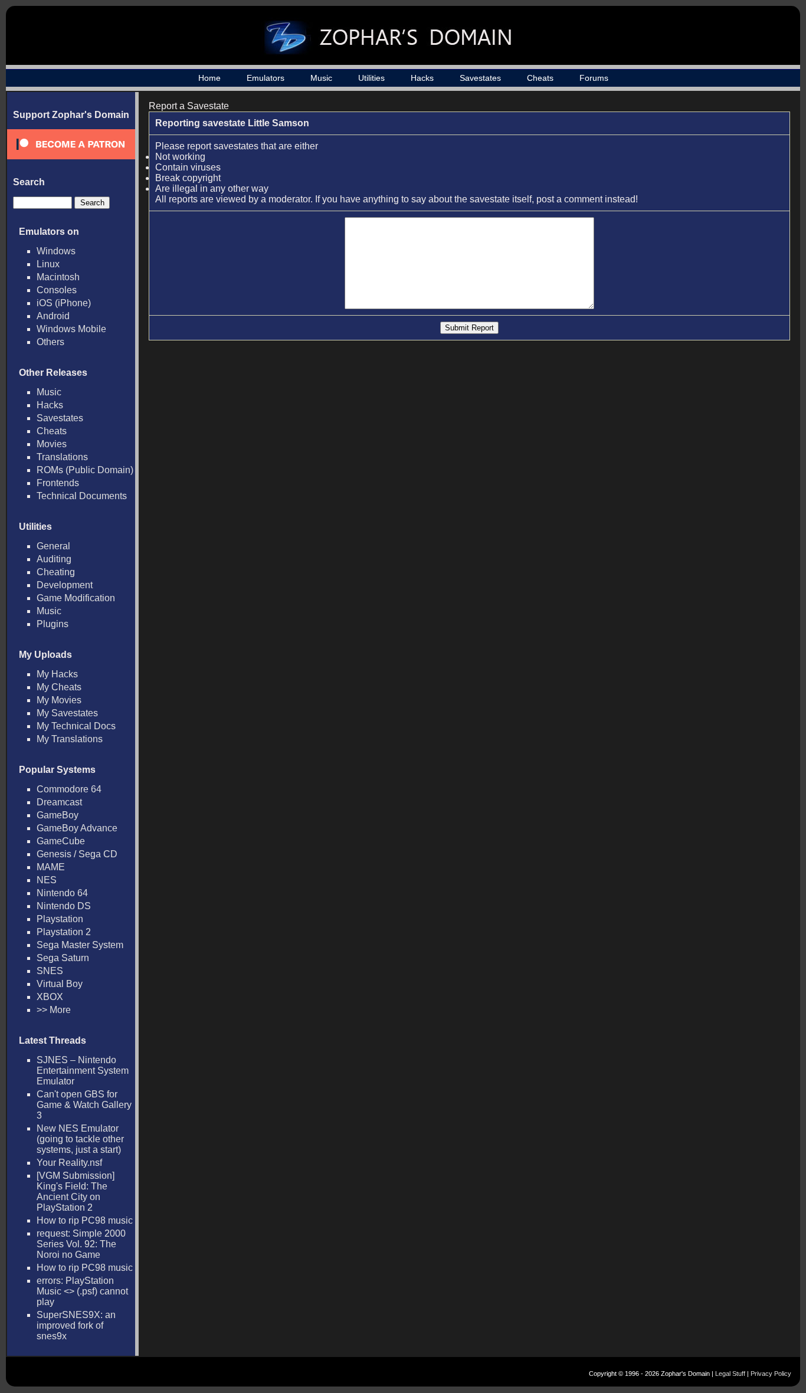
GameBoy (57, 815)
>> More (54, 1010)
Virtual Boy (60, 984)
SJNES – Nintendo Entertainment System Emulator (83, 1070)
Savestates (480, 78)
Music (321, 78)
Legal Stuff (730, 1373)
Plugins (52, 624)
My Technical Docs (76, 726)
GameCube (61, 841)
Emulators (265, 78)
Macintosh (58, 277)
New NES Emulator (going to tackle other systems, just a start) (80, 1139)
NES (47, 880)
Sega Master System (80, 945)
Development (65, 585)
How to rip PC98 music (85, 1220)
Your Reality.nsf (69, 1163)
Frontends (58, 483)
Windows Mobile (71, 329)
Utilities (371, 78)
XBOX (50, 997)
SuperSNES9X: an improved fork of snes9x (76, 1325)
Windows (56, 251)
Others (50, 342)
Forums (593, 78)
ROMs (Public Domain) (85, 470)
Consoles (57, 290)
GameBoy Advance (77, 828)
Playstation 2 (64, 932)
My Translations (70, 739)
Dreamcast (59, 802)
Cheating (56, 572)
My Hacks (57, 674)
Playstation (60, 919)
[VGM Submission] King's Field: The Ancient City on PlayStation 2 (75, 1191)
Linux (48, 264)
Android (53, 316)
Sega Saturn (63, 958)
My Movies (59, 700)
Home (209, 78)
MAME (51, 867)
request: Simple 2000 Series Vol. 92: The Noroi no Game (81, 1244)
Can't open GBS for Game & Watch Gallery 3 (84, 1104)
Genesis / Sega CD (77, 854)
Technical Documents (82, 496)
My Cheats (59, 687)
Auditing (54, 559)
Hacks (422, 78)
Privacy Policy (771, 1373)
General (53, 546)
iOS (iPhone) (64, 303)
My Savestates (67, 713)
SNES (50, 971)
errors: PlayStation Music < (82, 1291)
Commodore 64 (69, 789)
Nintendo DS (64, 906)
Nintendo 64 (62, 893)
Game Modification (76, 598)
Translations (62, 457)
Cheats (540, 78)
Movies (52, 444)
